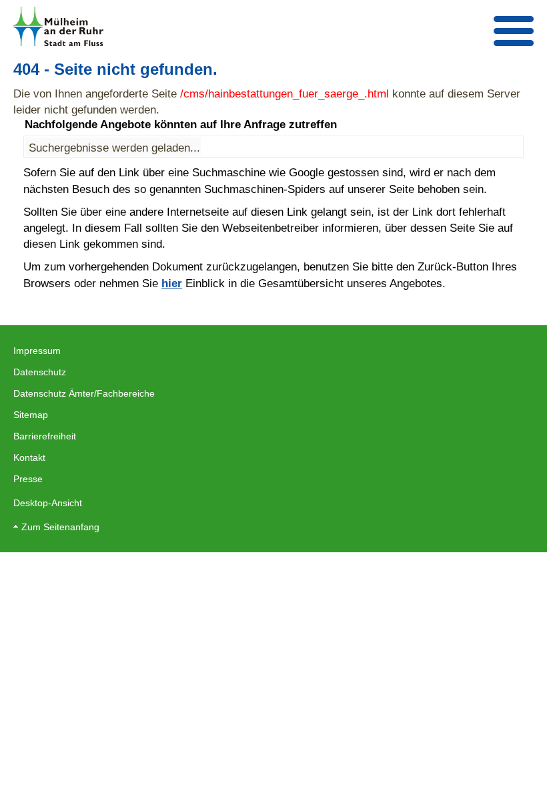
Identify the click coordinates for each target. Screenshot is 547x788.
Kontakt (29, 457)
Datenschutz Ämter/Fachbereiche (84, 393)
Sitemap (30, 414)
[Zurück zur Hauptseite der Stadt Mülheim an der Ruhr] (58, 26)
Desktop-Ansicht (47, 503)
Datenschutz (39, 372)
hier (171, 283)
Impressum (37, 350)
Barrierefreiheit (44, 436)
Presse (28, 478)
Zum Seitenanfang (60, 527)
